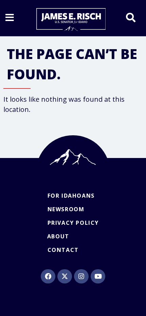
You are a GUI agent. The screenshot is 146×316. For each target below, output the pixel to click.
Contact (63, 250)
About (58, 236)
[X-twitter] (64, 276)
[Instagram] (81, 276)
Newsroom (66, 209)
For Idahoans (71, 195)
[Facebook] (48, 276)
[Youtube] (98, 276)
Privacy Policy (73, 222)
